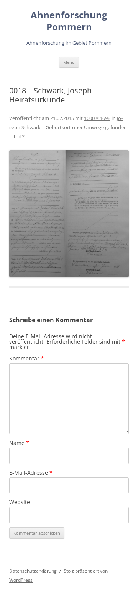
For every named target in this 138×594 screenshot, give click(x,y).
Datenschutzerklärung (33, 571)
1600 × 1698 (97, 118)
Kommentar (26, 358)
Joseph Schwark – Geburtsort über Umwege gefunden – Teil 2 (68, 127)
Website (19, 502)
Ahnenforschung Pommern (69, 21)
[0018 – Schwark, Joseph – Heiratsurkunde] (69, 213)
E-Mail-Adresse (31, 472)
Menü (69, 62)
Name (19, 442)
